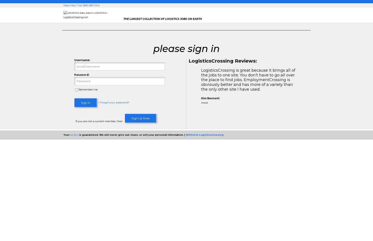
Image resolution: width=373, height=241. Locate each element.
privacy (74, 134)
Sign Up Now (140, 118)
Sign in (85, 102)
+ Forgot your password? (113, 102)
